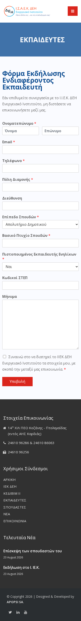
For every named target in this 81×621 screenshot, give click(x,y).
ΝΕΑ (6, 514)
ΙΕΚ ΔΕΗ (10, 486)
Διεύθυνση (12, 198)
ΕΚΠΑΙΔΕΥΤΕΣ (14, 500)
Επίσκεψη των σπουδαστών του (32, 550)
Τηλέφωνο (13, 160)
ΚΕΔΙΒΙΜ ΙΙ (11, 493)
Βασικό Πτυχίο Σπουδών (26, 235)
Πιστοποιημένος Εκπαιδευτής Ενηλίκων (39, 256)
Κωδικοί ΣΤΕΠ (14, 277)
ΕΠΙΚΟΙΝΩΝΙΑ (14, 521)
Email (8, 142)
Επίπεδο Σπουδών (20, 217)
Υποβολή (17, 381)
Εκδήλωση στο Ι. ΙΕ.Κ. (21, 567)
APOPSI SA (15, 602)
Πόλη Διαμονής (17, 179)
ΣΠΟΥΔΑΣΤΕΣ (14, 507)
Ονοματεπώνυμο (19, 123)
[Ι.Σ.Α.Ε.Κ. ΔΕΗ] (27, 10)
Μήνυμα (9, 296)
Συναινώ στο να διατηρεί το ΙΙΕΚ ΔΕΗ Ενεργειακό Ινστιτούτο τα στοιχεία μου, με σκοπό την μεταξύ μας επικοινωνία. (39, 363)
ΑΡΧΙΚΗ (9, 479)
